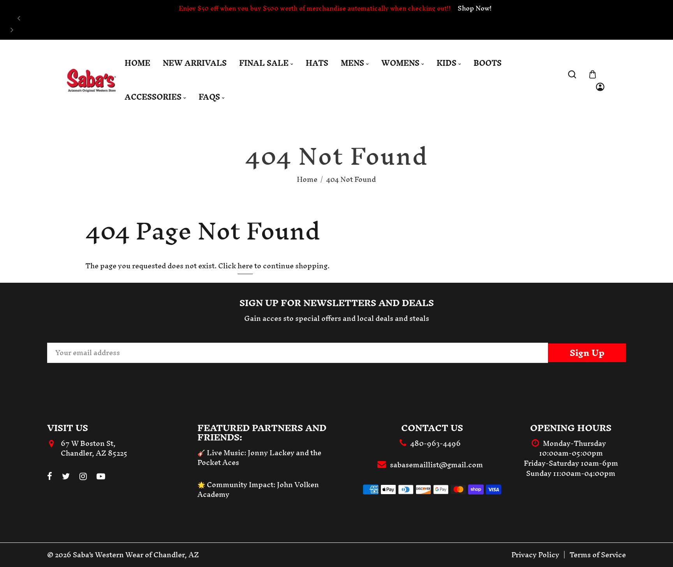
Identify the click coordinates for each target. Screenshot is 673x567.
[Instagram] (83, 477)
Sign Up (587, 352)
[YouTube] (101, 477)
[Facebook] (49, 477)
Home (307, 179)
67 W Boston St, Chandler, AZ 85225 (94, 448)
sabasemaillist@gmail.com (436, 465)
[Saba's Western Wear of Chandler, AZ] (91, 80)
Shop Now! (475, 8)
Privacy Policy (535, 555)
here (245, 266)
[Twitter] (66, 477)
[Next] (11, 30)
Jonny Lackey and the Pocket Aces (259, 458)
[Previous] (19, 18)
